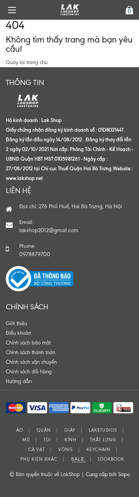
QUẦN (44, 430)
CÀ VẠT (36, 449)
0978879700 (34, 254)
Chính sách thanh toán (30, 352)
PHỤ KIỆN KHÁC (39, 459)
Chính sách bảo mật (28, 343)
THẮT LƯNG (103, 440)
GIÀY (69, 430)
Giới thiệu (16, 323)
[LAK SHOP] (69, 10)
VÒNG (65, 449)
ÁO (19, 430)
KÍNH (70, 440)
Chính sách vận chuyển (31, 362)
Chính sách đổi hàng (29, 372)
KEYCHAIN (98, 449)
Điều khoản (18, 333)
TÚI (47, 440)
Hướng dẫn (19, 381)
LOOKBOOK (111, 459)
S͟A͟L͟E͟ (78, 459)
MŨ (26, 440)
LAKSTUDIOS (103, 430)
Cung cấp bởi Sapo (108, 474)
